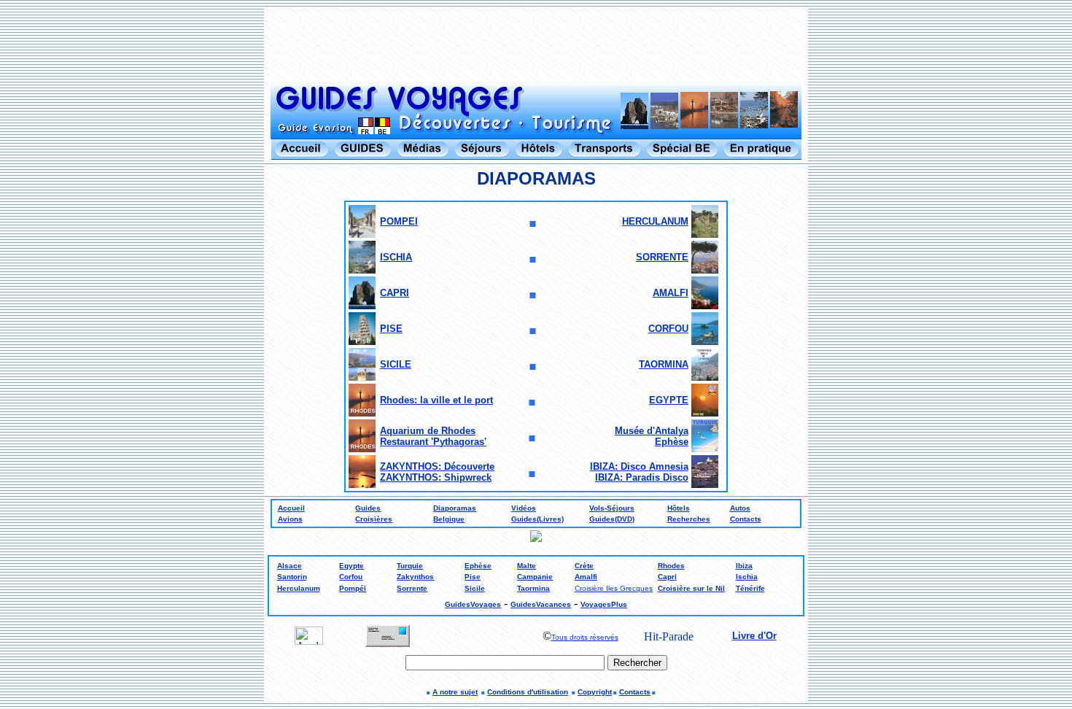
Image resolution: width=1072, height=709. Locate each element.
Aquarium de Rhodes (427, 430)
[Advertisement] (536, 45)
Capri (667, 577)
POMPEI (399, 221)
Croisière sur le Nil (691, 588)
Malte (526, 566)
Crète (584, 566)
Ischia (747, 577)
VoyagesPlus (603, 604)
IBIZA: (610, 477)
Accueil (291, 508)
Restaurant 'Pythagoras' (433, 441)
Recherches (688, 519)
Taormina (533, 588)
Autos (740, 508)
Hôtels (678, 508)
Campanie (535, 577)
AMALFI (670, 292)
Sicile (475, 588)
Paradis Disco (657, 477)
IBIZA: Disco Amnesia (639, 466)
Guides (368, 508)
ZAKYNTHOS (409, 477)
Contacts (745, 519)
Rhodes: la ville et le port (436, 400)
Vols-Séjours (611, 508)
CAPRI (394, 292)
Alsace (289, 566)
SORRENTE (662, 257)
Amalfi (586, 577)
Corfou (350, 577)
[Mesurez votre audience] (309, 641)
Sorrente (412, 588)
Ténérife (750, 588)
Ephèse (671, 441)
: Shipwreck (465, 477)
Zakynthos (415, 577)
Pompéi (352, 588)
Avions (290, 519)
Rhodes (671, 566)
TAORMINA (663, 364)
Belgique (449, 519)
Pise (473, 577)
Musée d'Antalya (651, 430)
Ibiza (744, 566)
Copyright (595, 692)
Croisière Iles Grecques (614, 588)
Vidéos (523, 508)
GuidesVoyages (473, 604)
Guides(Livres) (537, 519)
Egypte (351, 566)
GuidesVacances (540, 604)
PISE (391, 328)
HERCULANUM (655, 221)
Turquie (410, 566)
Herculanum (298, 588)
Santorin (292, 577)
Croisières (373, 519)
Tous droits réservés (584, 637)
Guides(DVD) (611, 519)
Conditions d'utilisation (527, 692)
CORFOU (668, 328)
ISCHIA (396, 257)
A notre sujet (455, 692)
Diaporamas (454, 508)
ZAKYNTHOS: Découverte (437, 466)
